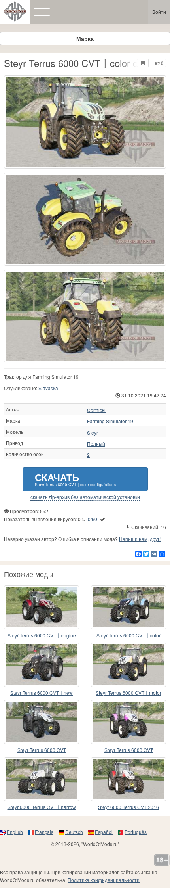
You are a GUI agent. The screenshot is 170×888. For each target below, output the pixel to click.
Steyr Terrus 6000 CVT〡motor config (128, 693)
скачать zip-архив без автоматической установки (85, 497)
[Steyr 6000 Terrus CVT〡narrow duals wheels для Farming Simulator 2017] (41, 779)
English (15, 832)
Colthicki (96, 410)
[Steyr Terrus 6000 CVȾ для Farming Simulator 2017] (128, 722)
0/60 (92, 519)
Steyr (92, 433)
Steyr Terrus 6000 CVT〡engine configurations (42, 635)
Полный (96, 444)
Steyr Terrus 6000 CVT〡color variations (128, 635)
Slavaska (48, 388)
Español (104, 832)
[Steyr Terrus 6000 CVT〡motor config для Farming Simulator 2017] (128, 665)
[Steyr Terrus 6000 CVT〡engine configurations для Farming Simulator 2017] (41, 607)
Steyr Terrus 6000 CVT (41, 749)
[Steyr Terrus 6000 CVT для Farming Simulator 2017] (41, 722)
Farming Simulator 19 (110, 421)
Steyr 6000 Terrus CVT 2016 (128, 807)
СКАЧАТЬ (75, 478)
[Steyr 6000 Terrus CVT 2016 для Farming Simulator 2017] (128, 779)
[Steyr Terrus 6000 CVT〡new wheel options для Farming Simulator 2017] (41, 665)
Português (136, 832)
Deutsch (74, 832)
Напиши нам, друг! (140, 538)
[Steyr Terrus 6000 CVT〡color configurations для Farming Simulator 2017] (85, 122)
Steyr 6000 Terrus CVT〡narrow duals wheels (42, 807)
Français (44, 832)
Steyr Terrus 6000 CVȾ (128, 749)
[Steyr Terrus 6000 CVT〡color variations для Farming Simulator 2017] (128, 607)
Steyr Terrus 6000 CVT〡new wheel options (41, 693)
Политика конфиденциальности (104, 879)
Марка (85, 38)
